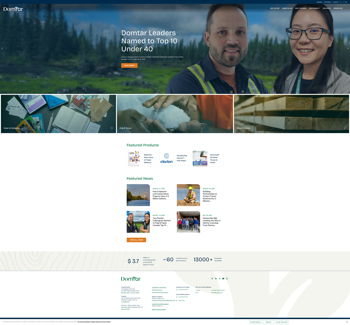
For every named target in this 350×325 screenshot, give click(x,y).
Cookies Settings (255, 322)
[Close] (347, 322)
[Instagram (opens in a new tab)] (227, 278)
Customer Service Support (160, 304)
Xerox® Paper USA (217, 292)
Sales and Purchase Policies (160, 292)
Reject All (268, 322)
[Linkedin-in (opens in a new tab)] (216, 278)
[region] (175, 322)
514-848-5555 (125, 302)
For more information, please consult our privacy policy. (94, 321)
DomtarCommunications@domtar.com (163, 300)
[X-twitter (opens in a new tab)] (219, 278)
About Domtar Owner (159, 309)
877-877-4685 (135, 292)
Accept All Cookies (282, 322)
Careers (198, 290)
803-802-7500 (125, 292)
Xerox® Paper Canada (218, 290)
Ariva (197, 292)
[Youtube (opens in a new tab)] (223, 278)
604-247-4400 (125, 309)
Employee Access (157, 290)
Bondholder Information (159, 287)
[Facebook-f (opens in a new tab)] (212, 278)
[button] (2, 48)
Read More (129, 65)
